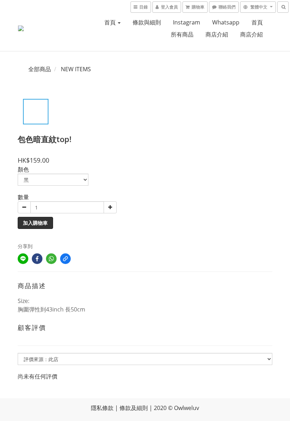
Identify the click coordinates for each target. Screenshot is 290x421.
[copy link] (65, 258)
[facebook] (37, 258)
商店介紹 (216, 34)
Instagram (186, 22)
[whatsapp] (51, 258)
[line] (23, 258)
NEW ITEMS (76, 69)
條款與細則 (147, 22)
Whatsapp (225, 22)
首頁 (110, 22)
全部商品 (39, 69)
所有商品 (182, 34)
